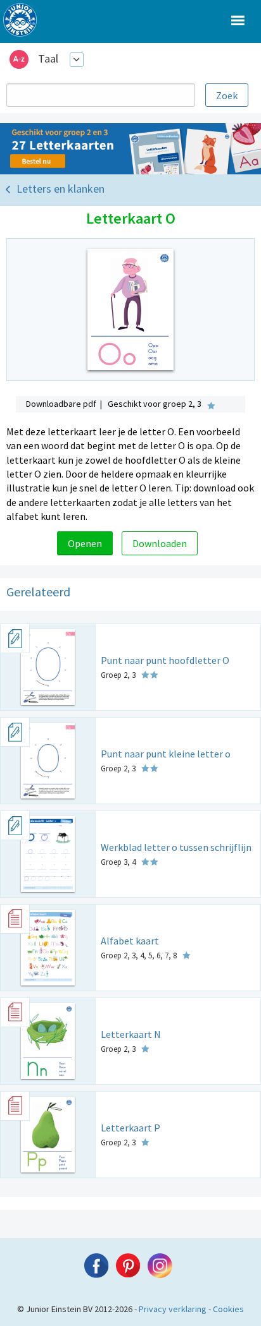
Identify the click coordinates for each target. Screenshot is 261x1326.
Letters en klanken (60, 188)
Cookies (228, 1309)
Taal (48, 58)
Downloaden (159, 543)
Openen (85, 543)
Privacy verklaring (173, 1309)
